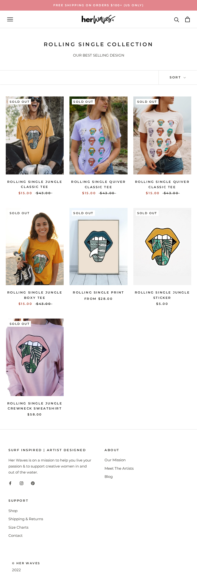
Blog (109, 476)
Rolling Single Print (98, 292)
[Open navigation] (10, 19)
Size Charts (18, 527)
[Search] (176, 19)
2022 (16, 570)
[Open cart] (187, 19)
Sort (176, 77)
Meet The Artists (119, 468)
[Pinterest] (33, 483)
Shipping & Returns (25, 519)
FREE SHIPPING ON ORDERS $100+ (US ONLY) (98, 5)
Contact (15, 535)
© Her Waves (26, 563)
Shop (13, 510)
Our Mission (115, 460)
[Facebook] (10, 483)
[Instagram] (21, 483)
